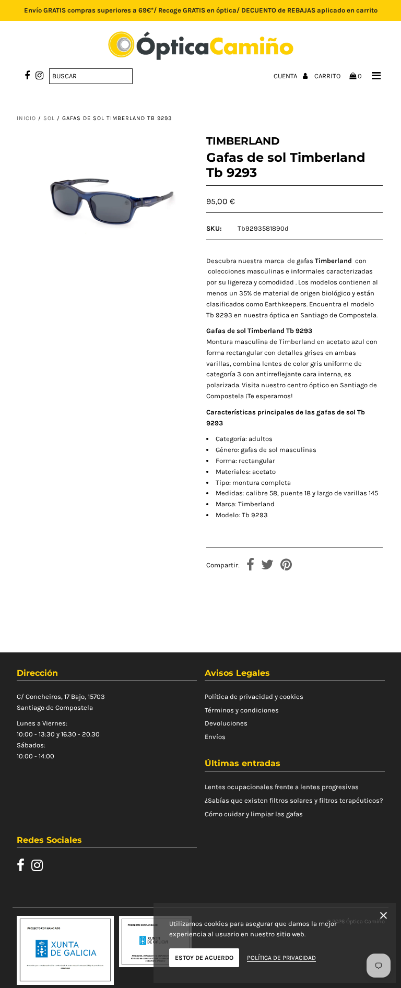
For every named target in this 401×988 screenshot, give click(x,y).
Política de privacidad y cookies (254, 696)
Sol (49, 118)
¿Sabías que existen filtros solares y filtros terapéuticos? (294, 800)
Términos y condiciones (242, 710)
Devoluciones (226, 723)
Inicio (26, 118)
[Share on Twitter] (267, 566)
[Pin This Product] (286, 566)
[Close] (383, 917)
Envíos (215, 737)
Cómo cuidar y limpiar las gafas (254, 814)
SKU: (214, 228)
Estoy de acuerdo (204, 957)
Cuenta (286, 76)
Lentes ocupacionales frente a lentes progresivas (282, 787)
